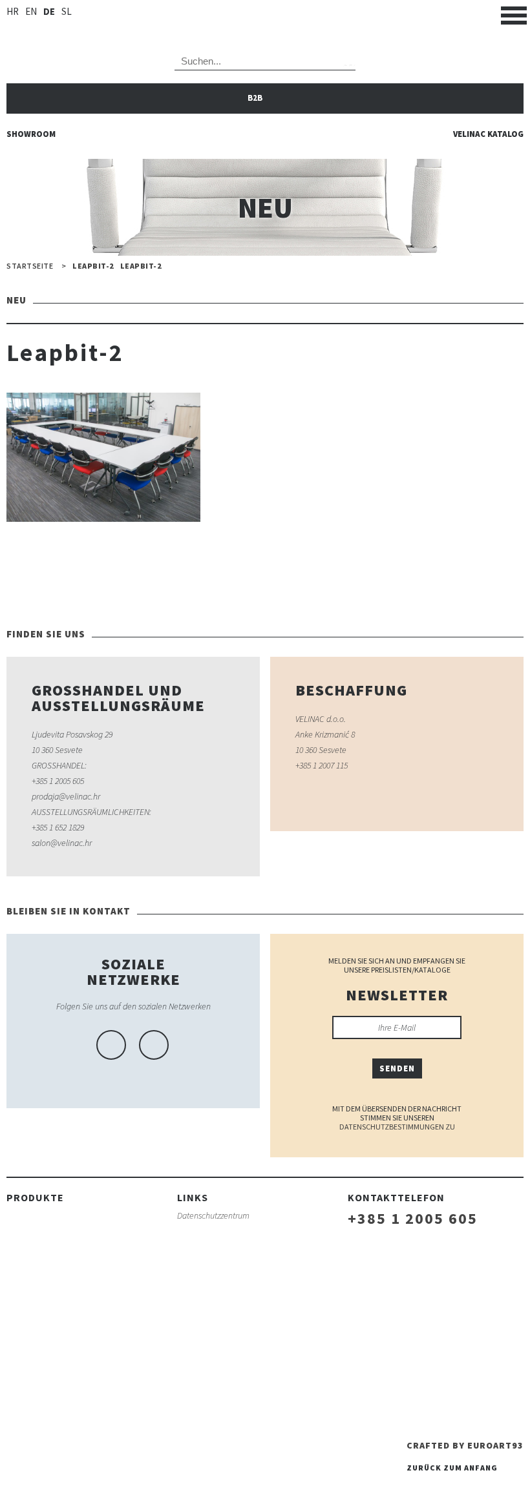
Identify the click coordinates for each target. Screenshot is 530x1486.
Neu (42, 562)
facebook (111, 1045)
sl (66, 11)
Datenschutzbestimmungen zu (397, 1126)
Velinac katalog (488, 134)
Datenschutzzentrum (213, 1215)
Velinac (265, 20)
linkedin (154, 1045)
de (49, 11)
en (31, 11)
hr (12, 11)
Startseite (29, 266)
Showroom (31, 134)
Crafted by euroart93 (465, 1445)
